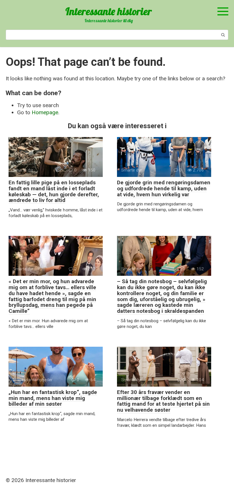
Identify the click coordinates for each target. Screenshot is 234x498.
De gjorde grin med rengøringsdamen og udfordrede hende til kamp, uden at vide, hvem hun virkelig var (163, 188)
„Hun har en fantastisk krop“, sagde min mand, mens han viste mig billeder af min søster (53, 398)
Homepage (45, 112)
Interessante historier (108, 11)
